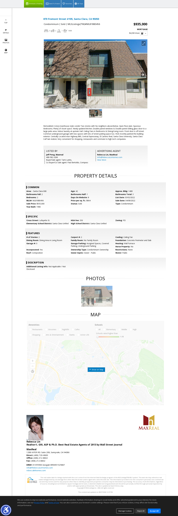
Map (6, 53)
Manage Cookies (125, 511)
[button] (6, 510)
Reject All (140, 511)
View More (101, 160)
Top (5, 23)
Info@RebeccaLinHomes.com (109, 157)
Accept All (154, 511)
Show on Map (97, 369)
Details (6, 33)
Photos (6, 43)
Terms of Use (53, 502)
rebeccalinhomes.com (36, 470)
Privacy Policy (39, 502)
